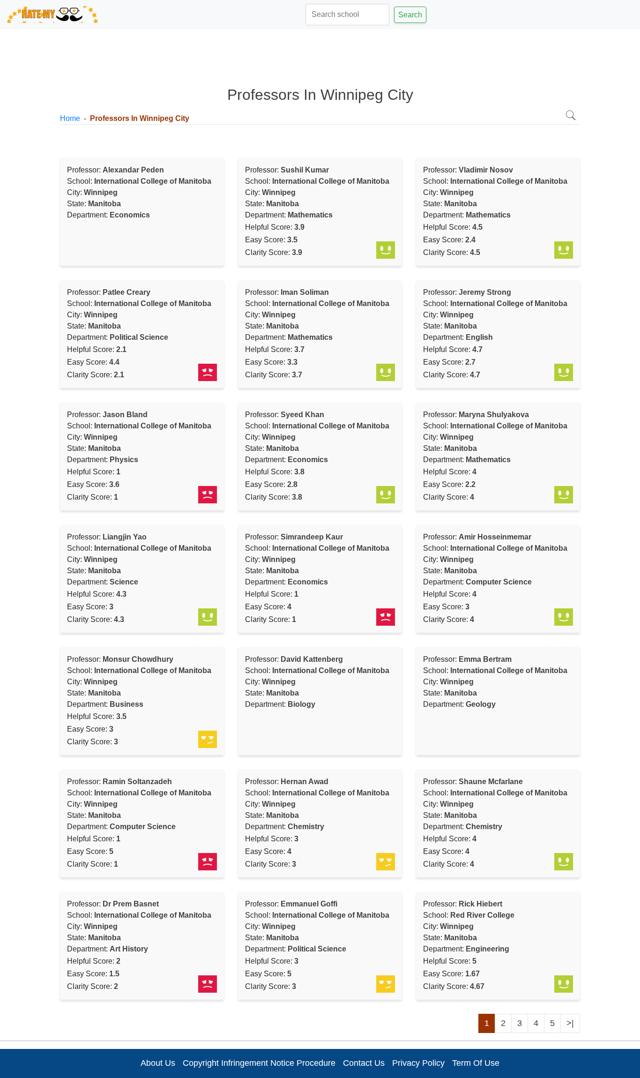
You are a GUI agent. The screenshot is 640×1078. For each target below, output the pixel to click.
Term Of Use (475, 1063)
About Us (158, 1063)
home (70, 118)
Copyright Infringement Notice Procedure (259, 1063)
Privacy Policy (418, 1063)
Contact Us (364, 1063)
